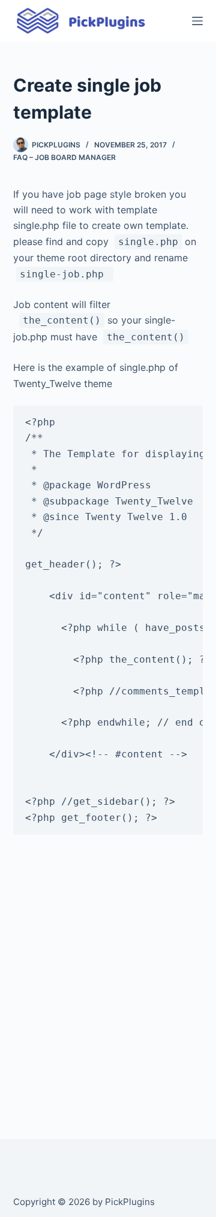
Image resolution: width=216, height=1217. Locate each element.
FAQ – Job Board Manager (64, 157)
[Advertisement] (108, 987)
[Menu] (197, 21)
